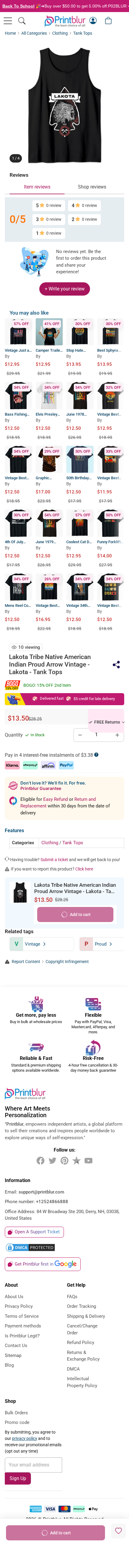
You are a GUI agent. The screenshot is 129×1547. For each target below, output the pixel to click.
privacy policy (24, 1438)
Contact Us (16, 1345)
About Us (14, 1296)
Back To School (18, 6)
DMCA (73, 1369)
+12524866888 (52, 1201)
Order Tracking (81, 1306)
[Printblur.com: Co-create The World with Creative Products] (65, 21)
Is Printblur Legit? (22, 1336)
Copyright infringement (67, 961)
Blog (9, 1365)
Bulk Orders (16, 1412)
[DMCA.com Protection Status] (64, 1247)
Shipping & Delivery (86, 1316)
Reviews (19, 175)
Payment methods (23, 1326)
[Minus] (80, 735)
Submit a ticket (54, 859)
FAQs (72, 1296)
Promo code (17, 1422)
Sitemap (13, 1355)
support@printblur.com (41, 1192)
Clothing (60, 33)
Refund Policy (80, 1342)
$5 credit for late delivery (94, 698)
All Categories (34, 33)
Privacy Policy (19, 1306)
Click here (84, 869)
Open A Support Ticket (37, 1232)
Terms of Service (22, 1316)
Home (10, 33)
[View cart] (108, 20)
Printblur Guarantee (40, 788)
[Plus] (117, 735)
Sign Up (18, 1478)
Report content (26, 961)
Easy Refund (56, 799)
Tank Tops (82, 33)
